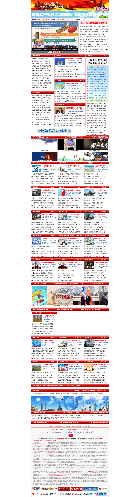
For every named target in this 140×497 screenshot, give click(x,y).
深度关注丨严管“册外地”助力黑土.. (43, 375)
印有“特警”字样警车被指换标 (96, 74)
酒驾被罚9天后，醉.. (48, 190)
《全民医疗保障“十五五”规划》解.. (95, 377)
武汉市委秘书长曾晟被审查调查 (42, 66)
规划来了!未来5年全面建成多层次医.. (95, 372)
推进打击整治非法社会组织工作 (42, 117)
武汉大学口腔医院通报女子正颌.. (97, 95)
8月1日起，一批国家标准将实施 (66, 101)
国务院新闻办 (100, 415)
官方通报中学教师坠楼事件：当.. (97, 117)
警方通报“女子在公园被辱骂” (41, 78)
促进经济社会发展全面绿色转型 (42, 110)
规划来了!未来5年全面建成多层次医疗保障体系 (94, 26)
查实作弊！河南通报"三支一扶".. (97, 86)
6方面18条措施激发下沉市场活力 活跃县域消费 (94, 29)
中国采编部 (34, 393)
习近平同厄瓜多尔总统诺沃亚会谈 (66, 66)
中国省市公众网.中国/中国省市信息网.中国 (70, 235)
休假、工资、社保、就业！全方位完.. (43, 256)
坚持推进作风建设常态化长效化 (94, 203)
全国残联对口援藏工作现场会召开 (42, 348)
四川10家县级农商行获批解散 (67, 227)
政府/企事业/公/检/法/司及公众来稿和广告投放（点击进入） (91, 390)
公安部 (82, 415)
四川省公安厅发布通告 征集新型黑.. (95, 251)
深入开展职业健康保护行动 (41, 119)
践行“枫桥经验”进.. (99, 214)
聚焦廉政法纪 (60, 105)
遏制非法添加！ (49, 316)
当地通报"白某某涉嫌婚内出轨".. (97, 84)
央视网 (52, 417)
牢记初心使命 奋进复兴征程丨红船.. (95, 183)
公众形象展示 (63, 361)
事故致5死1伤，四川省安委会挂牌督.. (96, 253)
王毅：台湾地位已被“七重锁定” (94, 358)
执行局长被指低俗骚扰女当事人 (97, 81)
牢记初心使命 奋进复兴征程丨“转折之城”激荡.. (45, 49)
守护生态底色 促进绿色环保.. (67, 256)
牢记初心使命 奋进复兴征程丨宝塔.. (95, 176)
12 (69, 47)
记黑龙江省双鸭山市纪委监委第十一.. (70, 372)
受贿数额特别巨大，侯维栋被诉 (42, 75)
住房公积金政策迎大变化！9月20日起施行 (69, 91)
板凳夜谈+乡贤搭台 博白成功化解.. (69, 253)
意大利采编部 (87, 393)
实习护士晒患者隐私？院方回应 (97, 76)
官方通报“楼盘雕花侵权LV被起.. (97, 100)
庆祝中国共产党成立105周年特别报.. (69, 380)
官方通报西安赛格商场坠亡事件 (97, 79)
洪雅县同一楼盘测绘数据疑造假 (97, 112)
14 (74, 47)
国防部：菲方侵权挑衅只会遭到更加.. (96, 280)
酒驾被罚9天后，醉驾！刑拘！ (81, 306)
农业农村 (35, 361)
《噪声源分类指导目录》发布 (41, 85)
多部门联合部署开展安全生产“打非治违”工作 (94, 51)
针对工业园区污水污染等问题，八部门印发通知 (94, 31)
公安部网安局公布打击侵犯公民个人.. (43, 178)
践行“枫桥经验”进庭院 (107, 306)
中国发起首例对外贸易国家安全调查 (43, 275)
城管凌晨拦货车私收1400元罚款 (97, 69)
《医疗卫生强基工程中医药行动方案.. (96, 382)
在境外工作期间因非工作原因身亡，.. (69, 176)
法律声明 (61, 426)
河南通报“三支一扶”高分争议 (96, 93)
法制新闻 (58, 80)
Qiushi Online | (41, 418)
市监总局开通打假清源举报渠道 (97, 119)
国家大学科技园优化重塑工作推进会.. (69, 356)
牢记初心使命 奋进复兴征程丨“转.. (95, 181)
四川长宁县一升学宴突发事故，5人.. (95, 246)
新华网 (48, 417)
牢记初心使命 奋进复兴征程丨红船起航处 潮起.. (68, 49)
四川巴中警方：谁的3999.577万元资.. (95, 249)
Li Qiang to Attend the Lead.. (66, 273)
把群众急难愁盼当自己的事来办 (42, 95)
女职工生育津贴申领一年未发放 (97, 107)
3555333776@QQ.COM (43, 19)
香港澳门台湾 (89, 337)
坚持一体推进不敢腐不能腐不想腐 (94, 23)
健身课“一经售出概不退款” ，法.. (68, 178)
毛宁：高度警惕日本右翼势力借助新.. (43, 278)
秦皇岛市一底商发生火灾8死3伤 (42, 73)
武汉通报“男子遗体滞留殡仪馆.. (97, 72)
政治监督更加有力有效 (65, 203)
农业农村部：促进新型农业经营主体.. (43, 382)
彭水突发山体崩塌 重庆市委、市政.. (43, 253)
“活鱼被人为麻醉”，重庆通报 (41, 333)
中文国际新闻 (36, 259)
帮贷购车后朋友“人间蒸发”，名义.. (69, 183)
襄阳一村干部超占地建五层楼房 (97, 124)
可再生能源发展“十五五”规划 (41, 122)
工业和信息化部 (76, 415)
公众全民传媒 (36, 163)
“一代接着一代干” (38, 115)
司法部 (89, 415)
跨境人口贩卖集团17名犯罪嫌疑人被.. (43, 227)
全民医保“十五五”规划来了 (40, 87)
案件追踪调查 (36, 211)
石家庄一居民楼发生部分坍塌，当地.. (43, 205)
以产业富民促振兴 (47, 364)
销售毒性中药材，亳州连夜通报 (97, 98)
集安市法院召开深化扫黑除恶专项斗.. (96, 227)
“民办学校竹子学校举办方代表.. (97, 115)
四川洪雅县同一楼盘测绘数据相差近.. (69, 200)
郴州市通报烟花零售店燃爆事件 (97, 129)
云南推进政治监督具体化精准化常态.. (69, 246)
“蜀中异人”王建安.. (74, 364)
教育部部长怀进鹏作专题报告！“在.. (69, 353)
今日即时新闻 (36, 55)
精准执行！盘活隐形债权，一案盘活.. (96, 229)
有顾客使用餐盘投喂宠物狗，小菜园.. (44, 326)
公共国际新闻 (62, 259)
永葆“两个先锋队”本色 (91, 174)
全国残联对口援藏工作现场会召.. (42, 80)
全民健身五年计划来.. (48, 238)
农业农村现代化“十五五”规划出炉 (42, 377)
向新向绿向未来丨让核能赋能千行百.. (69, 232)
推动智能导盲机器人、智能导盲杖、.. (43, 356)
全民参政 (61, 187)
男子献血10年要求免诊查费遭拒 (97, 122)
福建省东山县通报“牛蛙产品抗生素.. (43, 328)
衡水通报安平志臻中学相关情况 (97, 91)
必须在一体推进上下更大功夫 (41, 71)
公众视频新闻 (89, 163)
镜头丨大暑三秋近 (38, 249)
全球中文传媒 (44, 4)
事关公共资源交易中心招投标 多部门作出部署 (94, 44)
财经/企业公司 (63, 211)
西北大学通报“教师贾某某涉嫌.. (97, 127)
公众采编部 (56, 426)
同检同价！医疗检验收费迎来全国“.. (95, 380)
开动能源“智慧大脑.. (74, 214)
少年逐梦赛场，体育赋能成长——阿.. (69, 348)
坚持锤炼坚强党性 (90, 205)
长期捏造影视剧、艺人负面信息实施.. (43, 229)
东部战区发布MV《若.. (100, 262)
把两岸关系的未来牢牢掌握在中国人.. (96, 351)
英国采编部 (63, 393)
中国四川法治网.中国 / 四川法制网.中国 (95, 235)
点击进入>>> (61, 19)
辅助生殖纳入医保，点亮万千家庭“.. (95, 375)
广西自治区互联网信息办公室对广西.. (43, 176)
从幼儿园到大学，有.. (74, 340)
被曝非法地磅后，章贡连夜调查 (97, 105)
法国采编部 (80, 393)
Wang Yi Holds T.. (73, 262)
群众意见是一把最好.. (74, 190)
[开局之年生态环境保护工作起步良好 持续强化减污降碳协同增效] (70, 16)
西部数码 (79, 417)
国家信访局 (40, 417)
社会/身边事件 (37, 235)
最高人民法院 (57, 415)
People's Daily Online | (50, 418)
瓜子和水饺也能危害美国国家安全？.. (43, 270)
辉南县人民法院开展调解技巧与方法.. (96, 222)
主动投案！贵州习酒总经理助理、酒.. (43, 251)
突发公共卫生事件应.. (100, 364)
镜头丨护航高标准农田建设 (40, 380)
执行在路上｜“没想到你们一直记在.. (95, 224)
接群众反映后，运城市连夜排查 (97, 110)
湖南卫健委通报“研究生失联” (96, 134)
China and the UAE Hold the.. (67, 270)
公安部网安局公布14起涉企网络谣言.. (43, 174)
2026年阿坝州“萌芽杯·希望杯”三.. (42, 246)
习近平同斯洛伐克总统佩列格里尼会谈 (68, 69)
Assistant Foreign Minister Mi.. (67, 278)
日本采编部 (57, 393)
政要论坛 (58, 55)
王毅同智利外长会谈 (48, 262)
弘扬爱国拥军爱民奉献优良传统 (42, 124)
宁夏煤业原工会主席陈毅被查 (41, 63)
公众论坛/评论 (89, 187)
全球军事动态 (89, 259)
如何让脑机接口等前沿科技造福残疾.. (43, 358)
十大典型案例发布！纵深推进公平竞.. (43, 232)
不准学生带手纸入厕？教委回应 (97, 132)
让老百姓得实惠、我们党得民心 (42, 112)
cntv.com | (64, 418)
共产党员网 (40, 415)
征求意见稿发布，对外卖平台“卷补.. (69, 198)
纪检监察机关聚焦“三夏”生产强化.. (43, 372)
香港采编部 (40, 393)
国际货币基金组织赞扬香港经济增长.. (96, 348)
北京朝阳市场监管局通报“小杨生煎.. (43, 331)
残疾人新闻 (36, 337)
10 (65, 47)
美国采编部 (51, 393)
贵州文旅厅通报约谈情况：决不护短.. (69, 249)
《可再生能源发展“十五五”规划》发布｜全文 (94, 36)
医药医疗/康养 (89, 361)
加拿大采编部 (100, 393)
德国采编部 (69, 393)
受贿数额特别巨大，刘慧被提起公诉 (67, 120)
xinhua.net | (58, 418)
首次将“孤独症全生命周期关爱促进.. (43, 353)
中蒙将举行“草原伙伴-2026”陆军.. (94, 273)
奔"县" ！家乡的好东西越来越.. (42, 98)
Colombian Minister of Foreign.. (67, 275)
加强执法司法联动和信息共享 (41, 105)
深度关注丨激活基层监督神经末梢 (68, 205)
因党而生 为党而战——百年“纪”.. (94, 178)
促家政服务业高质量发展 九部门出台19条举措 (94, 41)
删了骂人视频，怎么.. (74, 166)
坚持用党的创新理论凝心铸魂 (93, 207)
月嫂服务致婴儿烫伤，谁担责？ (68, 181)
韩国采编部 (74, 393)
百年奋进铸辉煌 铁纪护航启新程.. (69, 375)
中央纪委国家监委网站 (48, 415)
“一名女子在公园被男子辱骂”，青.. (43, 200)
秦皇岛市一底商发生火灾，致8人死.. (43, 198)
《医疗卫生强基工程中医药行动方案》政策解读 (94, 34)
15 (76, 47)
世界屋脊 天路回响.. (100, 166)
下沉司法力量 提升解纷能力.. (41, 61)
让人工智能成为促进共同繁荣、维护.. (43, 183)
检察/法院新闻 (89, 211)
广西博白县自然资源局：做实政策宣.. (69, 251)
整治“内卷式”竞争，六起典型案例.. (43, 222)
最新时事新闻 (36, 92)
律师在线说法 (62, 163)
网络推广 (106, 55)
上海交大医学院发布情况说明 (67, 351)
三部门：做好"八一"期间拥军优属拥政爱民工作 (94, 39)
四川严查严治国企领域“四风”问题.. (95, 256)
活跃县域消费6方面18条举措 (41, 102)
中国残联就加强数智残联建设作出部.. (43, 351)
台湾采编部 (46, 393)
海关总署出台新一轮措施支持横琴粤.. (96, 356)
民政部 (86, 415)
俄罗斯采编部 (93, 393)
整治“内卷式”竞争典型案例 (40, 58)
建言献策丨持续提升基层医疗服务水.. (69, 207)
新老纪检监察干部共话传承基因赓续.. (70, 377)
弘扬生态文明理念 (90, 200)
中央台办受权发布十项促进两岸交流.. (96, 353)
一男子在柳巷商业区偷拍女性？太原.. (43, 207)
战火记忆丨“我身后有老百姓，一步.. (69, 382)
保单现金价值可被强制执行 (41, 68)
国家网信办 (94, 415)
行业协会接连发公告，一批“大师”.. (69, 229)
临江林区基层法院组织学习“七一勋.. (95, 232)
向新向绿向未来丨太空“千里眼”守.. (69, 222)
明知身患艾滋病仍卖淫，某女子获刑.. (43, 224)
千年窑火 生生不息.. (100, 190)
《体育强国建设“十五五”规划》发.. (69, 358)
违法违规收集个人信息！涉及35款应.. (43, 181)
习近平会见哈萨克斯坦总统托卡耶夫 (67, 76)
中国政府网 (70, 415)
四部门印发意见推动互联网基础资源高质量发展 (94, 49)
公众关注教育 (62, 337)
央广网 (55, 417)
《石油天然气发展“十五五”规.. (41, 100)
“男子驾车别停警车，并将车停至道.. (43, 203)
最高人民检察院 (64, 415)
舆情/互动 (90, 55)
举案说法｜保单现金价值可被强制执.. (69, 174)
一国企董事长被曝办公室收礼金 (97, 103)
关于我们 (51, 426)
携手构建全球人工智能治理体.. (74, 58)
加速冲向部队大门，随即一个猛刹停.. (96, 278)
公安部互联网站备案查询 (70, 417)
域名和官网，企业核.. (48, 166)
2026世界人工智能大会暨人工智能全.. (43, 280)
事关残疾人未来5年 (47, 340)
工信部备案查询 (61, 417)
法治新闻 (35, 187)
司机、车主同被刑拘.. (48, 214)
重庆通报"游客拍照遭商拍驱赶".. (97, 67)
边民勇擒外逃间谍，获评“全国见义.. (95, 275)
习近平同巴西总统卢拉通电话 (65, 71)
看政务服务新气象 (73, 238)
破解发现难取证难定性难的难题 (42, 107)
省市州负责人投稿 (49, 55)
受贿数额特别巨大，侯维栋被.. (74, 108)
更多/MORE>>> (81, 55)
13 (71, 47)
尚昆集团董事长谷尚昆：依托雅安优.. (69, 224)
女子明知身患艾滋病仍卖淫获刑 (42, 83)
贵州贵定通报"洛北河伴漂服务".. (97, 88)
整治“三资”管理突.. (99, 238)
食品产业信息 (37, 313)
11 (67, 47)
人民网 (45, 417)
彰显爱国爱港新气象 (100, 340)
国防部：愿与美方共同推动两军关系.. (96, 270)
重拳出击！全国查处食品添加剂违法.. (44, 324)
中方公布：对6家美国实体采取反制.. (43, 273)
